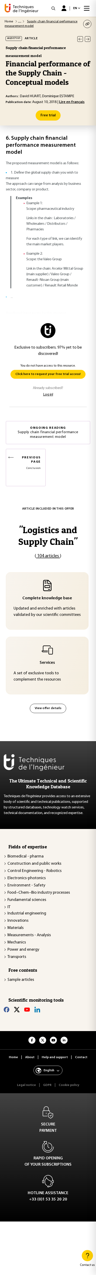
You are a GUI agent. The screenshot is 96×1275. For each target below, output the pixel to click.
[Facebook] (6, 1009)
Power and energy (23, 950)
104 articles (48, 556)
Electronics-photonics (26, 878)
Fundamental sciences (26, 900)
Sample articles (20, 980)
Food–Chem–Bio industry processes (38, 893)
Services (47, 663)
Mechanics (16, 942)
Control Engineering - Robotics (34, 871)
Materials (15, 928)
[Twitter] (17, 1009)
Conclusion (31, 463)
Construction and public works (34, 864)
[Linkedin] (37, 1009)
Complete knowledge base (47, 598)
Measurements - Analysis (29, 935)
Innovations (17, 921)
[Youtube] (27, 1009)
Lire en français (72, 102)
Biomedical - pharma (25, 856)
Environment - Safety (26, 885)
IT (8, 907)
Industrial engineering (26, 913)
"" (48, 535)
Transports (16, 957)
